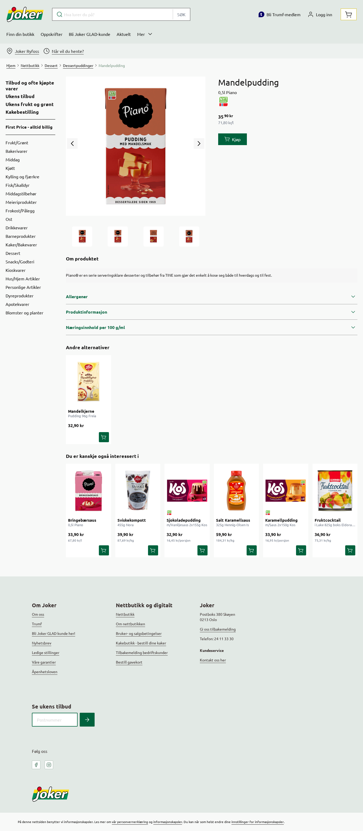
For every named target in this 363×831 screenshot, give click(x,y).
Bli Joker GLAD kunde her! (53, 633)
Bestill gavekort (129, 662)
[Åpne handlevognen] (349, 14)
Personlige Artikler (23, 287)
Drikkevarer (17, 227)
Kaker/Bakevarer (21, 244)
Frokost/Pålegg (20, 210)
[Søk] (87, 720)
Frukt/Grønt (17, 142)
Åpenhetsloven (44, 671)
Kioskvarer (16, 270)
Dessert (13, 253)
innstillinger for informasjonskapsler (257, 822)
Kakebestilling (22, 112)
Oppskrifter (51, 34)
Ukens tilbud (20, 96)
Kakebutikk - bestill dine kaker (141, 642)
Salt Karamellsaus (233, 520)
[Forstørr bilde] (135, 146)
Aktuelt (124, 34)
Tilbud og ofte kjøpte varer (30, 85)
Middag (13, 159)
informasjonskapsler (167, 822)
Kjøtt (10, 168)
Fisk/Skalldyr (17, 185)
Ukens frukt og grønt (30, 104)
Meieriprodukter (21, 202)
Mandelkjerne (81, 411)
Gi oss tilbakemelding (218, 629)
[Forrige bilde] (72, 143)
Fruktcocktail (328, 520)
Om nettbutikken (130, 623)
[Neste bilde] (199, 143)
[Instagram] (49, 765)
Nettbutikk (125, 614)
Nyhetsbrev (41, 642)
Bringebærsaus (82, 520)
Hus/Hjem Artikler (23, 278)
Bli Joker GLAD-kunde (89, 34)
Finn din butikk (20, 34)
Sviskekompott (131, 520)
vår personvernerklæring (130, 822)
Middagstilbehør (21, 193)
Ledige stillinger (45, 652)
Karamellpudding (281, 520)
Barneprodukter (21, 236)
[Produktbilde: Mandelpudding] (82, 236)
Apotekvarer (17, 304)
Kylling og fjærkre (22, 176)
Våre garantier (44, 662)
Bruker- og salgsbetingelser (139, 633)
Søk (181, 14)
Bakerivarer (16, 151)
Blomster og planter (24, 312)
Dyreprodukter (19, 295)
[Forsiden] (118, 236)
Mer (141, 34)
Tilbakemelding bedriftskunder (142, 652)
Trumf (37, 623)
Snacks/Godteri (20, 261)
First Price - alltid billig (29, 127)
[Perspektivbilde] (189, 236)
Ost (9, 219)
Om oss (38, 614)
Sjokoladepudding (184, 520)
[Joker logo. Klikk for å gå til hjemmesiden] (25, 14)
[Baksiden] (153, 236)
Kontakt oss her (213, 659)
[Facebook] (36, 765)
